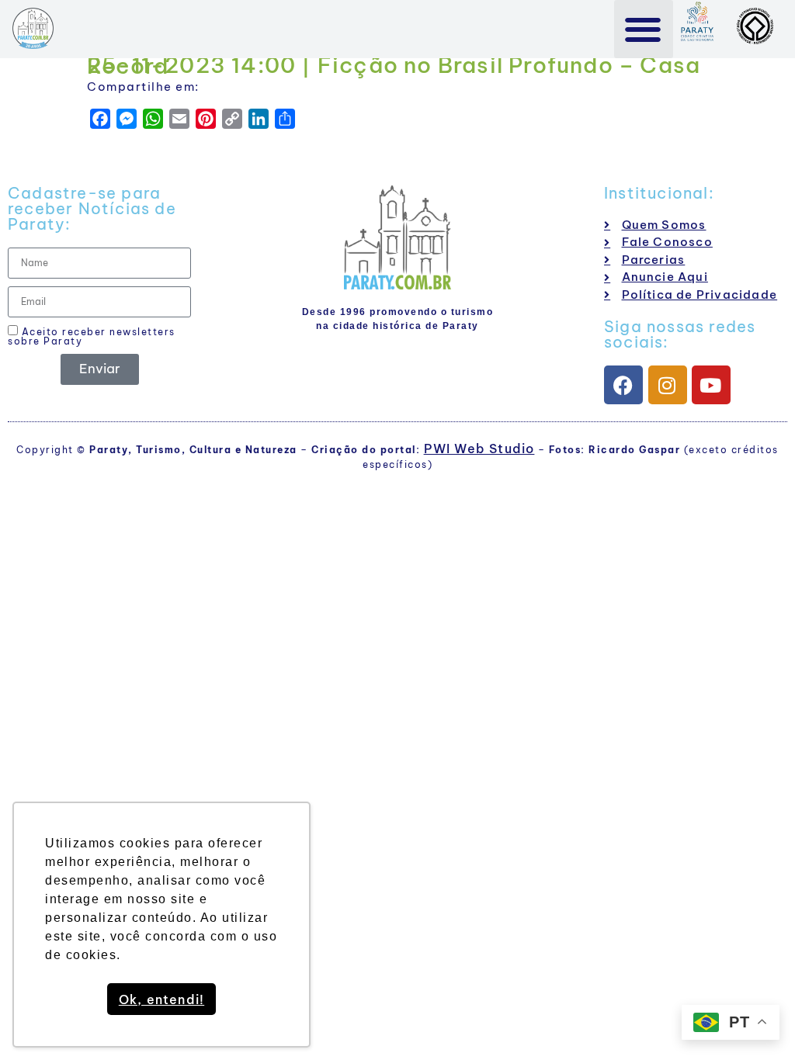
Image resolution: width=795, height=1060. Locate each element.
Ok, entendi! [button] (161, 999)
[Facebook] (623, 384)
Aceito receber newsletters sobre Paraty (91, 336)
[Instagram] (667, 384)
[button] (644, 29)
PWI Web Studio (479, 448)
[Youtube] (711, 384)
